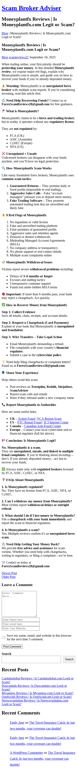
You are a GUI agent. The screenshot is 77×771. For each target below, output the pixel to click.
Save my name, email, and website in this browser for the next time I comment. (39, 637)
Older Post (8, 577)
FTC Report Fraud (29, 422)
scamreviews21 (19, 57)
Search (6, 654)
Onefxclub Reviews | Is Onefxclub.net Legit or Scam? (37, 697)
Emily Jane (17, 722)
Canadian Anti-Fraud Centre (42, 426)
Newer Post (9, 573)
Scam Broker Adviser (31, 8)
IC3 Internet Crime (56, 422)
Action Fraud (26, 418)
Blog (5, 33)
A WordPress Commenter (26, 752)
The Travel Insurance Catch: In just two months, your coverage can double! (42, 758)
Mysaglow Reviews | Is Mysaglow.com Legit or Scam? (37, 693)
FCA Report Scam (49, 418)
